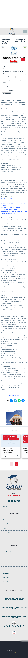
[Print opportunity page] (7, 405)
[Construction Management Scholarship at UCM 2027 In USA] (14, 604)
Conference (6, 560)
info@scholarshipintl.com (14, 495)
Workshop (6, 577)
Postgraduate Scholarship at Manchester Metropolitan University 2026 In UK (14, 599)
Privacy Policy (5, 506)
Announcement (7, 537)
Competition (6, 555)
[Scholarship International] (12, 31)
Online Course (7, 582)
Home (4, 519)
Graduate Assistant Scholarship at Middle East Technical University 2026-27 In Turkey (14, 626)
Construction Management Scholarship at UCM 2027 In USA (14, 608)
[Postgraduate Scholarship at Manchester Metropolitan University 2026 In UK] (14, 595)
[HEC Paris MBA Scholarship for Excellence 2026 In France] (14, 632)
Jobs (4, 528)
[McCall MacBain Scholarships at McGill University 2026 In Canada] (14, 613)
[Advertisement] (14, 14)
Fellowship (6, 568)
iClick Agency (14, 652)
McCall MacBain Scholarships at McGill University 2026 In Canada (14, 617)
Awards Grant (7, 551)
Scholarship (6, 573)
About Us (5, 524)
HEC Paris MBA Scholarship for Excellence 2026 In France (14, 636)
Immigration (6, 532)
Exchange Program (8, 564)
